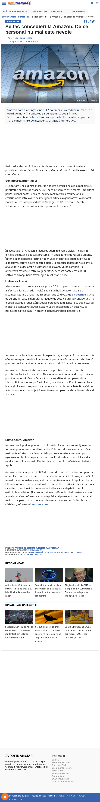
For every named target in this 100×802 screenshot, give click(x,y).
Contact (81, 796)
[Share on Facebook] (86, 22)
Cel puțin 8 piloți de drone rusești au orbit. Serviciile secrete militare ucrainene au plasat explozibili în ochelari (48, 633)
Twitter (39, 554)
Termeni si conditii (56, 796)
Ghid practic (58, 11)
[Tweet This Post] (93, 22)
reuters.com (40, 504)
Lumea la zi (36, 550)
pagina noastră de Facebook (42, 552)
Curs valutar (77, 11)
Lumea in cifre (39, 11)
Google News (63, 552)
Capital (55, 759)
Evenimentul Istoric (62, 767)
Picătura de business (15, 11)
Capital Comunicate (62, 781)
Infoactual (57, 770)
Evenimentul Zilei (61, 762)
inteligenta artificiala (47, 548)
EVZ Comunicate (60, 778)
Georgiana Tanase (23, 37)
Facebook (28, 554)
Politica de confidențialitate (16, 796)
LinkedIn (79, 552)
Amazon (19, 548)
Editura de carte (60, 773)
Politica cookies (39, 796)
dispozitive (79, 294)
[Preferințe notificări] (5, 796)
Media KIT (71, 796)
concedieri (29, 548)
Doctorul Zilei (59, 765)
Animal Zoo (58, 776)
